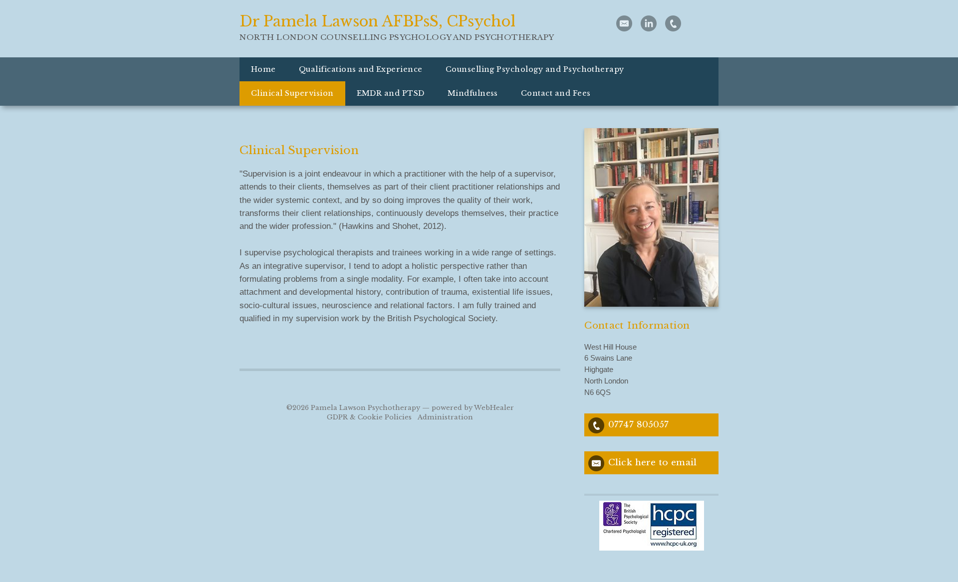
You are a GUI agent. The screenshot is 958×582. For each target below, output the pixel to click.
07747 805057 (638, 424)
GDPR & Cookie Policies (369, 417)
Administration (445, 417)
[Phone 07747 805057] (673, 23)
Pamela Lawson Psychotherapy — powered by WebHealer (412, 407)
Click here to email (652, 462)
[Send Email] (624, 23)
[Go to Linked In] (649, 23)
